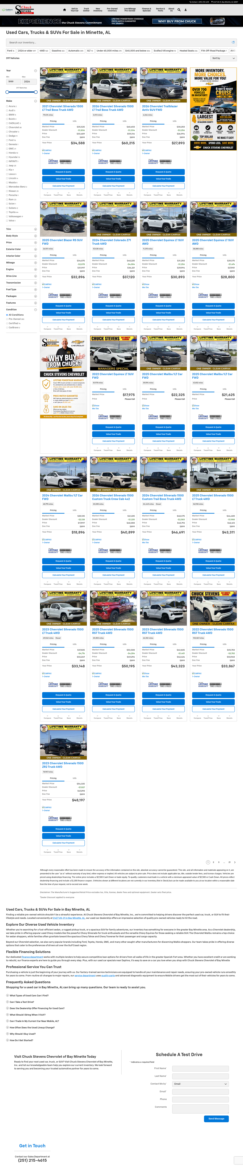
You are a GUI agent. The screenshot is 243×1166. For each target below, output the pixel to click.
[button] (63, 115)
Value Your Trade (63, 179)
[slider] (7, 92)
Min (7, 77)
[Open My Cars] (185, 10)
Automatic (75, 51)
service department (85, 976)
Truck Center (86, 10)
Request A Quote (63, 172)
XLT (90, 51)
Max (23, 77)
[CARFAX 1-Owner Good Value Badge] (47, 286)
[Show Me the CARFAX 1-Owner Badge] (147, 286)
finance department (32, 957)
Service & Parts (160, 10)
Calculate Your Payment (64, 186)
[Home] (7, 10)
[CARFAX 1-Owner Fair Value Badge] (97, 152)
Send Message (216, 1119)
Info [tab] (74, 121)
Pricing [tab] (53, 121)
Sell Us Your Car (74, 10)
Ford (10, 51)
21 (230, 862)
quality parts (108, 976)
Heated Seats (188, 51)
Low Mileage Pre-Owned (130, 10)
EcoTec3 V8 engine (165, 51)
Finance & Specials (146, 10)
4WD (44, 51)
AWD (234, 51)
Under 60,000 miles (109, 51)
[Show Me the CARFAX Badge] (97, 407)
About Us (171, 10)
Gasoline (58, 51)
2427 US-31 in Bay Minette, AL (69, 918)
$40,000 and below (137, 51)
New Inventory (97, 10)
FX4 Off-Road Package (214, 51)
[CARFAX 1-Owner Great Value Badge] (47, 152)
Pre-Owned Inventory (112, 10)
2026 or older (27, 51)
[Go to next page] (235, 862)
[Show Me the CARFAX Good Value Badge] (147, 541)
